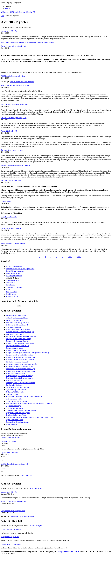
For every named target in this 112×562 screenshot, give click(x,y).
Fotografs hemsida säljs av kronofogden (14, 104)
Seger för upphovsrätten (9, 217)
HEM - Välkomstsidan (14, 266)
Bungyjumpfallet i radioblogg (11, 529)
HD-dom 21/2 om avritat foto (11, 181)
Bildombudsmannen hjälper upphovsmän (20, 269)
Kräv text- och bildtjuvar (14, 380)
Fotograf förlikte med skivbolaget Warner (20, 343)
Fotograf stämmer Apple (14, 348)
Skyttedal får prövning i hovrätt (11, 150)
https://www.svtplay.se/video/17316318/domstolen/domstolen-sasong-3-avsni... (28, 42)
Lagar (8, 289)
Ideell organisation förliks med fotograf (19, 378)
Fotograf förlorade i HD (9, 131)
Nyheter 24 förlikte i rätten (15, 392)
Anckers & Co (24, 475)
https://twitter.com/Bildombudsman (22, 82)
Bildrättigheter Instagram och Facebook (14, 464)
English (7, 8)
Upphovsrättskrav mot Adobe (16, 415)
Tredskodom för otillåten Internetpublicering (21, 410)
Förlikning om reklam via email (17, 362)
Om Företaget (11, 294)
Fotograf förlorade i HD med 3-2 (17, 346)
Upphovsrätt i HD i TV (9, 31)
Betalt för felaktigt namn (14, 320)
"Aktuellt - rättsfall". (36, 526)
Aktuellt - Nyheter (12, 278)
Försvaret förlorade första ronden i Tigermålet (21, 364)
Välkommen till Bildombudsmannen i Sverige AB (18, 12)
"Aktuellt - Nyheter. (35, 488)
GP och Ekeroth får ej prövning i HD (13, 118)
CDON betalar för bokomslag (11, 544)
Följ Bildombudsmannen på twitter (13, 76)
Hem (2, 16)
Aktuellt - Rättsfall (12, 280)
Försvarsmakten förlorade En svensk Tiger (20, 369)
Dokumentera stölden (13, 273)
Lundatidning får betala (14, 385)
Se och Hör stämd (12, 394)
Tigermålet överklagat (13, 406)
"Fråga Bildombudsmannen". (11, 437)
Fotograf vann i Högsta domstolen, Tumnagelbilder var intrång (27, 353)
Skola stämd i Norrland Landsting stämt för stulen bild (24, 397)
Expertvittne (10, 285)
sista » (79, 257)
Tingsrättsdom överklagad (15, 408)
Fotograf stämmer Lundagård (16, 350)
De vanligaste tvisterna (14, 276)
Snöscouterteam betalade (14, 399)
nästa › (70, 257)
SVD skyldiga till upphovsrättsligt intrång (15, 85)
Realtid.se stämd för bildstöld (16, 316)
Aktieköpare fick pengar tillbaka (17, 318)
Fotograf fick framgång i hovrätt (17, 341)
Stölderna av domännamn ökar (16, 401)
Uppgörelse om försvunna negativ (18, 413)
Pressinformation (12, 296)
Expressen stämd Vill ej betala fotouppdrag (21, 336)
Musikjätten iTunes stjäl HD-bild (17, 387)
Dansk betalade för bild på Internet (18, 329)
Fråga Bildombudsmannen (15, 271)
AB (31, 475)
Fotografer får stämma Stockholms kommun (21, 357)
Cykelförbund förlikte (13, 327)
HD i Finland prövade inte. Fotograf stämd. (21, 371)
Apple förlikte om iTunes (14, 420)
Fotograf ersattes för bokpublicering (18, 339)
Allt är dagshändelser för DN (11, 228)
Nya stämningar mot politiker (16, 390)
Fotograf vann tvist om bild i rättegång (19, 355)
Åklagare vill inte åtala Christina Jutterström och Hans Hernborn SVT (30, 417)
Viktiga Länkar (11, 292)
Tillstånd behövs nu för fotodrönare (13, 243)
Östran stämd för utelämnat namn (17, 422)
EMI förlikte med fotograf (15, 334)
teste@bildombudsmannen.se (68, 552)
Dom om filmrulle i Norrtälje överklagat (20, 332)
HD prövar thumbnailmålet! (15, 373)
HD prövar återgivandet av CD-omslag (19, 376)
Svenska (8, 6)
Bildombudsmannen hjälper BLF (17, 323)
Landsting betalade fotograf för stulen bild (20, 383)
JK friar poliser (6, 201)
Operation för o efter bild (9, 453)
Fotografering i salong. (9, 441)
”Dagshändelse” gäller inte (10, 537)
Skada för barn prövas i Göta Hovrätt (13, 46)
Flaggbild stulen (11, 424)
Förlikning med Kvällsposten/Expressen (20, 360)
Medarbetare (10, 282)
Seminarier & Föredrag (14, 287)
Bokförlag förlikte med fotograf (17, 325)
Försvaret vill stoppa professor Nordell (19, 366)
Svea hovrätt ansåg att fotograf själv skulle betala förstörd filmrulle (29, 403)
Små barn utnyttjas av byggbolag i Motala (15, 165)
